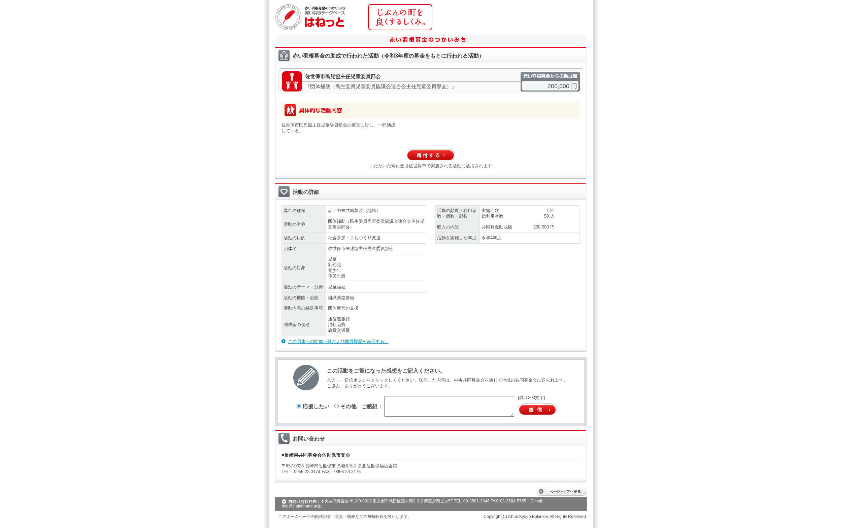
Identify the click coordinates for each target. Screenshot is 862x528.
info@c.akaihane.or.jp (302, 506)
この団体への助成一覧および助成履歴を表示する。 (338, 341)
